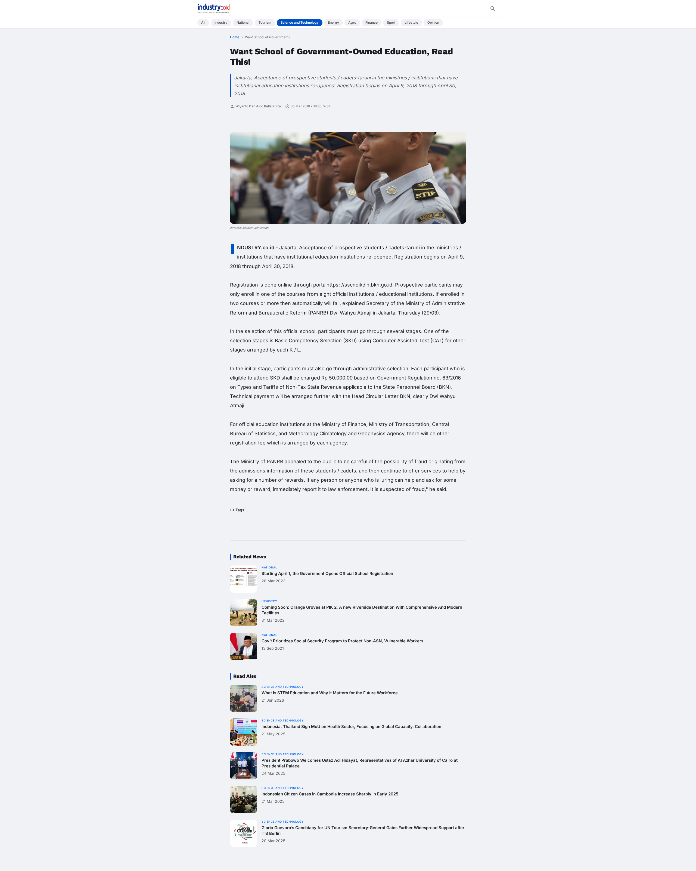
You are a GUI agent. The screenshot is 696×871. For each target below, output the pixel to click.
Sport (391, 22)
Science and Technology (300, 22)
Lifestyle (411, 22)
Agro (352, 22)
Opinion (433, 22)
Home (234, 37)
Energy (333, 22)
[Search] (493, 9)
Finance (371, 22)
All (203, 22)
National (243, 22)
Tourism (265, 22)
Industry (221, 22)
